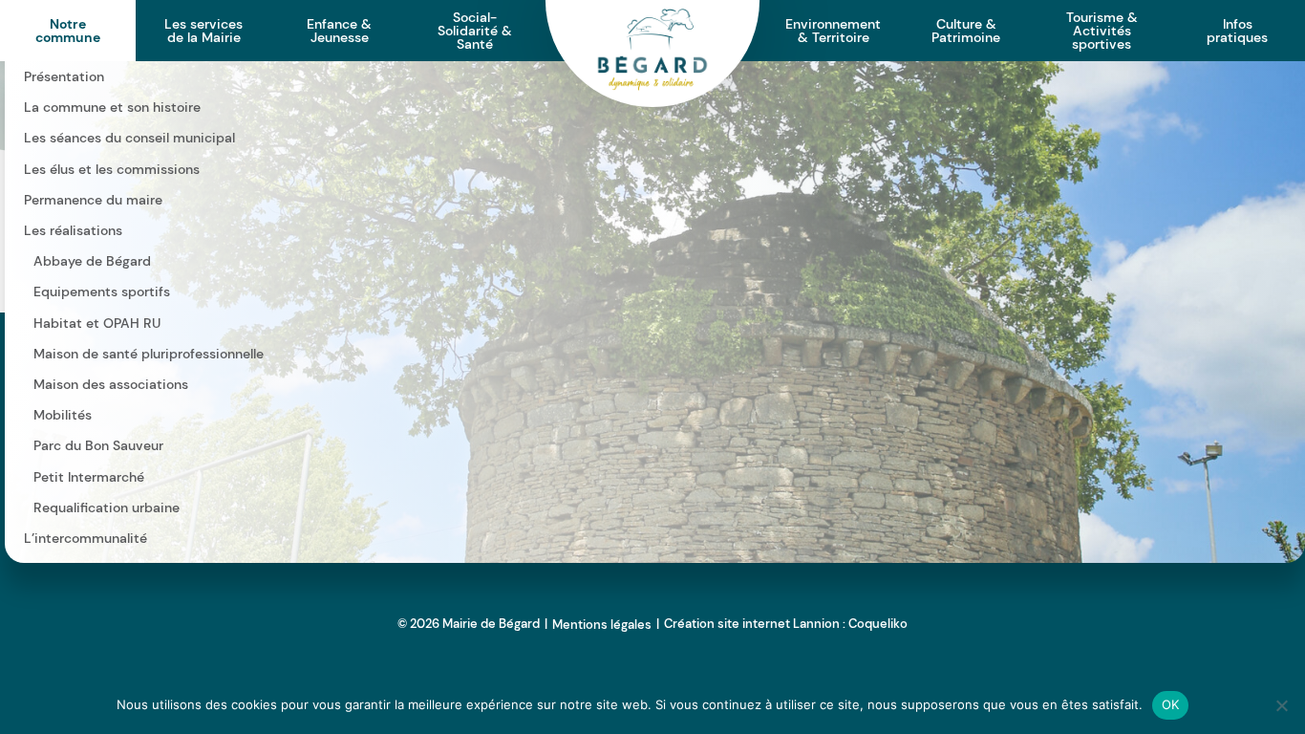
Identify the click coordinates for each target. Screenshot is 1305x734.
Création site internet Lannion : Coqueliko (786, 623)
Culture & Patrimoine (965, 30)
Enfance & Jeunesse (339, 30)
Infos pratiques (1237, 30)
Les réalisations (73, 230)
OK (1171, 704)
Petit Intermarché (88, 477)
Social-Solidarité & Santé (475, 31)
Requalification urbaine (106, 507)
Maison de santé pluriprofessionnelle (148, 353)
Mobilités (62, 414)
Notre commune (67, 30)
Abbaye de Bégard (92, 261)
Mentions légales (602, 624)
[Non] (1281, 705)
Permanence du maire (93, 199)
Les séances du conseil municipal (129, 137)
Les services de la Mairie (203, 30)
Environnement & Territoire (833, 30)
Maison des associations (110, 384)
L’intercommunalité (85, 538)
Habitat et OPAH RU (96, 323)
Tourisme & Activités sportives (1102, 31)
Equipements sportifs (101, 291)
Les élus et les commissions (112, 169)
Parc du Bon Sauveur (98, 445)
